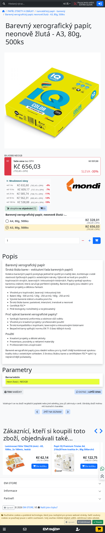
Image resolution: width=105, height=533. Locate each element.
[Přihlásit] (100, 3)
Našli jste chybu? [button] (49, 507)
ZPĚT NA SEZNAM (53, 411)
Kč (66, 3)
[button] (28, 185)
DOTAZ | (89, 391)
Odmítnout (84, 522)
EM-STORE (28, 507)
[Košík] (99, 529)
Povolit (98, 522)
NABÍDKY (14, 391)
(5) (44, 208)
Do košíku (41, 466)
